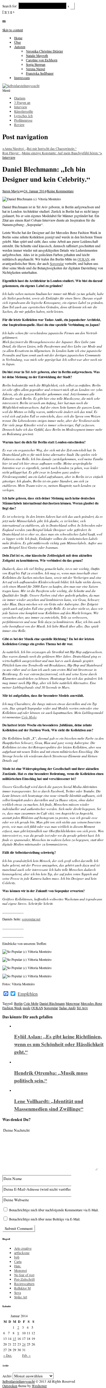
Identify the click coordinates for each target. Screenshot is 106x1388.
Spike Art (20, 1297)
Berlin (18, 1003)
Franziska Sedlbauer (40, 73)
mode (26, 1008)
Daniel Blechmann (52, 1003)
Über (17, 42)
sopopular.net (31, 919)
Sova (17, 1292)
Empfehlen (28, 994)
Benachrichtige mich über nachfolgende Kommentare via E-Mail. (54, 1210)
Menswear (73, 1003)
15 (14, 1338)
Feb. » (26, 1355)
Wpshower (39, 1386)
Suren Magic (11, 191)
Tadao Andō (67, 1008)
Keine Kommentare (60, 191)
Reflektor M (22, 1288)
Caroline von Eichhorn (41, 60)
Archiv (7, 1376)
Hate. (17, 1266)
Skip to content (12, 30)
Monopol (20, 1270)
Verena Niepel (35, 69)
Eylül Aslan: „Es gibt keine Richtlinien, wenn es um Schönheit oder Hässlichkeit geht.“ (59, 1044)
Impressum (22, 78)
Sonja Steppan (35, 64)
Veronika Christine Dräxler (44, 51)
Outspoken (9, 1386)
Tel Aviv (82, 1008)
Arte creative (23, 1248)
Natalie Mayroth (37, 55)
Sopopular (57, 263)
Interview (8, 157)
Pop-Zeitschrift (24, 1279)
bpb (16, 1257)
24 (24, 1344)
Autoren (19, 47)
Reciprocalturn (24, 1284)
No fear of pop (24, 1275)
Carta (17, 1261)
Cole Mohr (29, 717)
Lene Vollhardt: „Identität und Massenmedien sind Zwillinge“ (48, 1104)
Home (18, 38)
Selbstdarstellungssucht (18, 1381)
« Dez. (7, 1355)
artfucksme (21, 1253)
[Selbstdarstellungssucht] (20, 85)
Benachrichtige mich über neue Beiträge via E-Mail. (44, 1219)
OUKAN (83, 259)
